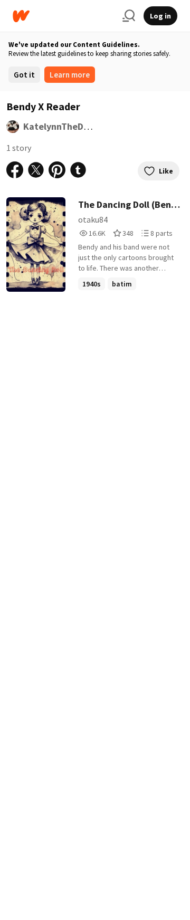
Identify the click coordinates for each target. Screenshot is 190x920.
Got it (24, 75)
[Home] (63, 16)
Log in (160, 16)
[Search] (128, 15)
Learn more (70, 75)
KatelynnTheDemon (65, 126)
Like (166, 171)
